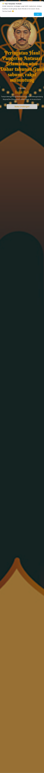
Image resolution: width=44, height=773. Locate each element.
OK (38, 14)
